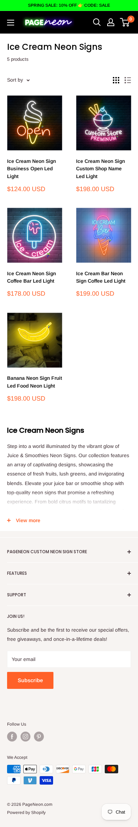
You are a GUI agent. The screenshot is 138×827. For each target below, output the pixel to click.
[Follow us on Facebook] (12, 737)
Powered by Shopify (26, 812)
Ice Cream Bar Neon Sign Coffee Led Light (100, 277)
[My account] (110, 22)
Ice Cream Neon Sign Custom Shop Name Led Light (100, 168)
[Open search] (97, 22)
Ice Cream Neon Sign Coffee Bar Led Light (31, 277)
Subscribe (30, 680)
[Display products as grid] (116, 80)
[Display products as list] (128, 80)
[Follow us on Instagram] (25, 737)
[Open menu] (10, 22)
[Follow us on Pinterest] (39, 737)
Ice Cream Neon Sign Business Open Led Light (31, 168)
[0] (125, 22)
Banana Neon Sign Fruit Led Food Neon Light (34, 382)
